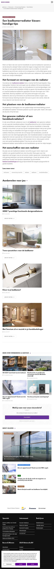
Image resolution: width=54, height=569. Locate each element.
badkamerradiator (18, 83)
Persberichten (6, 549)
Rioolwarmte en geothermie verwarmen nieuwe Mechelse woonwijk (36, 374)
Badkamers (21, 486)
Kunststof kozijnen (24, 528)
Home (5, 7)
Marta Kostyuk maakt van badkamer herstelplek (32, 489)
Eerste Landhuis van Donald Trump (9, 523)
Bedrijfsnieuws (40, 522)
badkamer (33, 122)
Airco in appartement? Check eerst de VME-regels (33, 468)
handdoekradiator (43, 172)
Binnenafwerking (8, 433)
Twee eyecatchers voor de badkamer (18, 251)
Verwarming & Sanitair (20, 7)
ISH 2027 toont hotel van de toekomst (14, 372)
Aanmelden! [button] (27, 417)
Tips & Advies (30, 7)
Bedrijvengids (39, 528)
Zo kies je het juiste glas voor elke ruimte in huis (18, 456)
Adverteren (5, 547)
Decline (20, 564)
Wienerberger (22, 530)
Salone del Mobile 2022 (8, 538)
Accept (32, 564)
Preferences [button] (14, 560)
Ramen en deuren (23, 525)
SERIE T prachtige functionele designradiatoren (23, 211)
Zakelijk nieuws (40, 525)
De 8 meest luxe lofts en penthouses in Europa (9, 527)
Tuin (19, 475)
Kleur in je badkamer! (12, 290)
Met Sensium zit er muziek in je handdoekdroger (23, 329)
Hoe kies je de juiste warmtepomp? (38, 397)
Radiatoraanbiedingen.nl (10, 162)
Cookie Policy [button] (18, 559)
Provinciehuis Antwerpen (9, 531)
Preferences (9, 564)
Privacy (21, 549)
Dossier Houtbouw (24, 522)
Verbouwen (10, 7)
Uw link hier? (22, 533)
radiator (27, 172)
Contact (21, 547)
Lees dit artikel (8, 218)
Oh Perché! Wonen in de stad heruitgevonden (10, 534)
